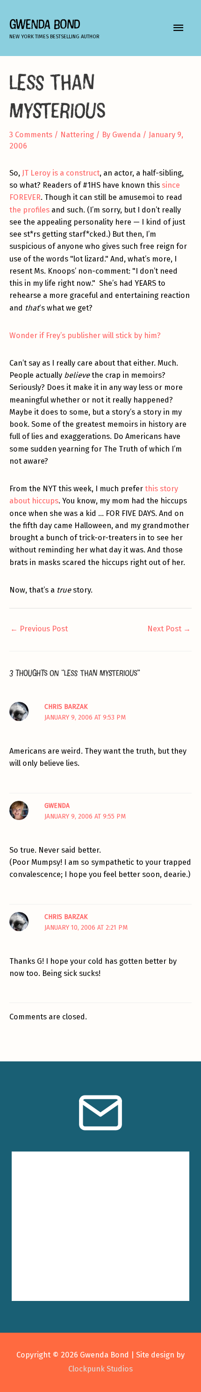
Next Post (169, 628)
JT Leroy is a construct (61, 173)
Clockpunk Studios (100, 1368)
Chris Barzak (65, 707)
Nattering (77, 134)
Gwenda (57, 806)
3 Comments (30, 134)
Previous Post (39, 628)
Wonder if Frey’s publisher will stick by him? (85, 335)
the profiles (29, 209)
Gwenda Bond (44, 24)
